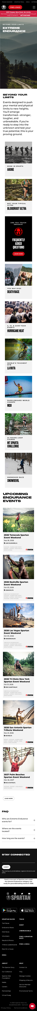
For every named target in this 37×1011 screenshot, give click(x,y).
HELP (21, 963)
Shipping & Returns (26, 980)
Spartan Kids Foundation (6, 977)
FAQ (20, 972)
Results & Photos (8, 940)
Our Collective (7, 972)
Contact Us (23, 967)
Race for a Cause (7, 949)
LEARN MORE (18, 254)
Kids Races (5, 932)
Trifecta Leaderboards (9, 945)
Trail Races (5, 923)
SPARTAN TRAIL (19, 2)
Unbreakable (25, 931)
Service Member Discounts (24, 986)
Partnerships (6, 991)
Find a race (15, 7)
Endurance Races (8, 927)
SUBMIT (6, 867)
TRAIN (21, 919)
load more (9, 798)
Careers (4, 987)
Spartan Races (8, 919)
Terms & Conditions (20, 1008)
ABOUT (5, 963)
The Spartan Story (8, 967)
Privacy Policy (6, 1008)
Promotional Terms (26, 991)
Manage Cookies (25, 976)
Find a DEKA (24, 944)
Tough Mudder (7, 2)
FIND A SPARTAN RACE (25, 937)
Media (4, 982)
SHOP (21, 925)
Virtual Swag (6, 995)
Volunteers (5, 936)
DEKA (28, 2)
